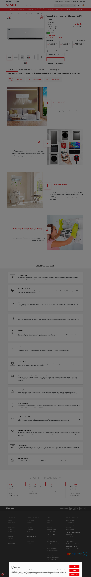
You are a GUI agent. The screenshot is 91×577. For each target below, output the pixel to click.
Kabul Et (74, 566)
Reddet (74, 570)
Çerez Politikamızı (15, 573)
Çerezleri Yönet (74, 574)
